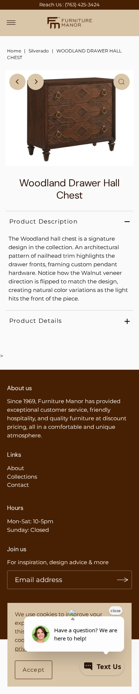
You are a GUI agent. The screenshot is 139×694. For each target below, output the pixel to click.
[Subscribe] (122, 580)
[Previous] (17, 82)
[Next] (35, 82)
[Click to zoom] (121, 82)
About (15, 468)
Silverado (39, 51)
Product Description (43, 221)
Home (14, 51)
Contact (18, 484)
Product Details (35, 320)
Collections (22, 476)
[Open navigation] (11, 22)
